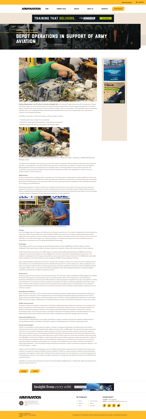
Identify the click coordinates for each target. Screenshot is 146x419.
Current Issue (61, 8)
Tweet (35, 371)
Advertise (104, 8)
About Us (90, 8)
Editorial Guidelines (127, 2)
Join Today (118, 8)
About (91, 403)
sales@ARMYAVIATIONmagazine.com (117, 401)
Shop (80, 406)
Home (47, 8)
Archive (76, 8)
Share (24, 371)
